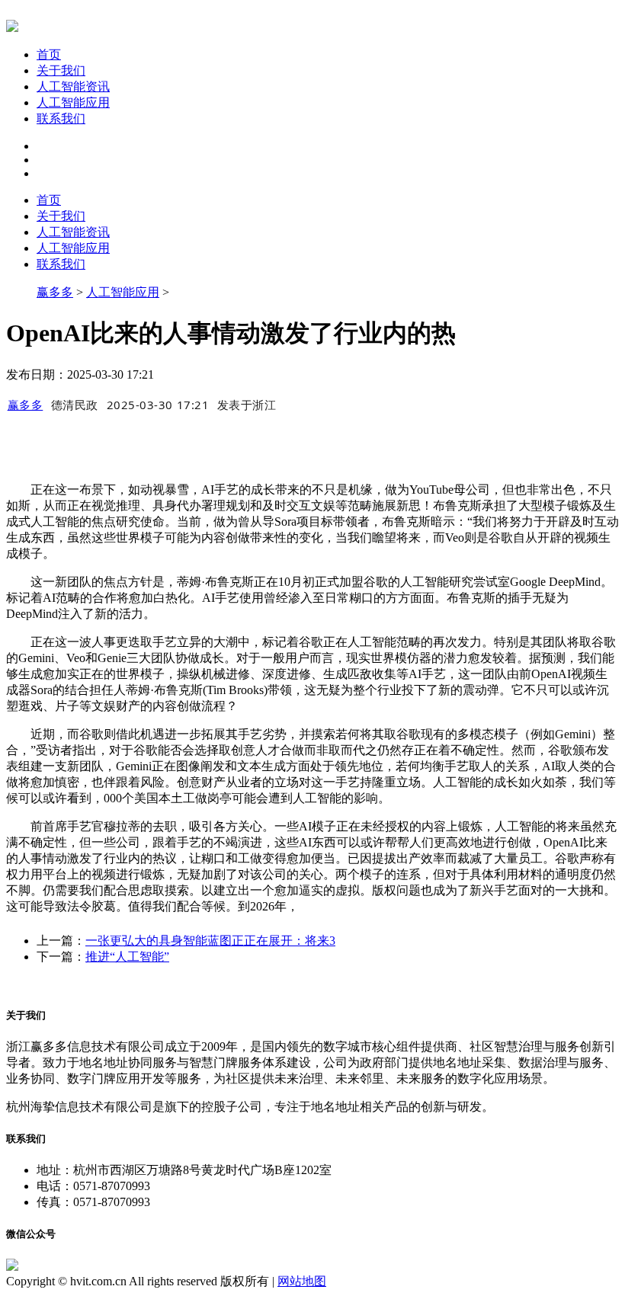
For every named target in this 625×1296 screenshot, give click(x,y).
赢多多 (55, 292)
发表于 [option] (247, 404)
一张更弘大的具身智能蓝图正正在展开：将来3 (210, 940)
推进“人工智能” (127, 956)
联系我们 (61, 118)
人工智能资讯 (73, 86)
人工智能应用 (73, 102)
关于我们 (61, 70)
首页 (49, 54)
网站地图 (301, 1281)
